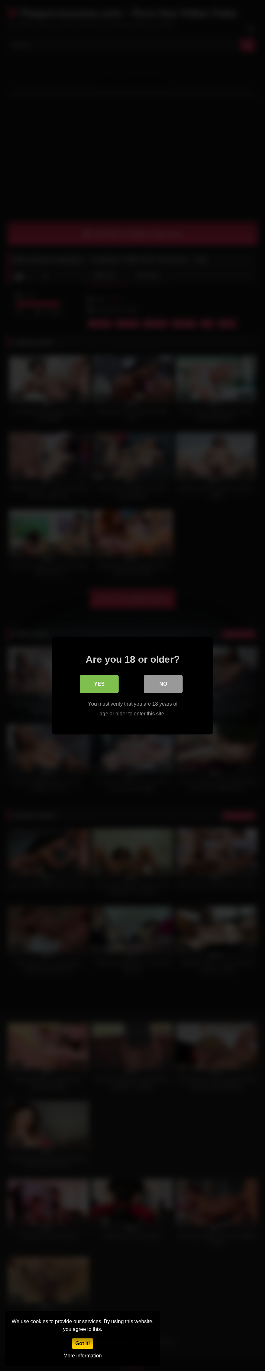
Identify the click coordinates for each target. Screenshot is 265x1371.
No (163, 684)
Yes (99, 684)
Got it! (82, 1343)
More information (82, 1355)
